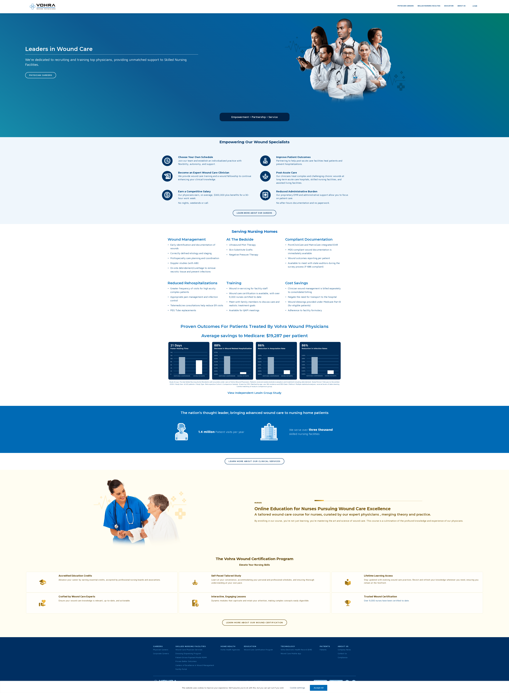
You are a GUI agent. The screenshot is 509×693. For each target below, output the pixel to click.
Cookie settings (297, 688)
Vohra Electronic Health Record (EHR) (296, 650)
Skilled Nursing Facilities (429, 6)
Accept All (318, 688)
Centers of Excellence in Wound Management (194, 665)
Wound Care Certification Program (258, 650)
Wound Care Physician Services (188, 650)
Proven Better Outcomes (186, 661)
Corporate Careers (161, 653)
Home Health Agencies (230, 650)
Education (448, 6)
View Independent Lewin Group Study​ (254, 392)
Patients (323, 650)
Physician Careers (406, 6)
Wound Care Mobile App (291, 653)
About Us (461, 6)
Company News (344, 650)
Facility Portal (181, 669)
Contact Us (342, 653)
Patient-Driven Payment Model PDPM (191, 657)
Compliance (343, 657)
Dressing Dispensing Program (188, 653)
